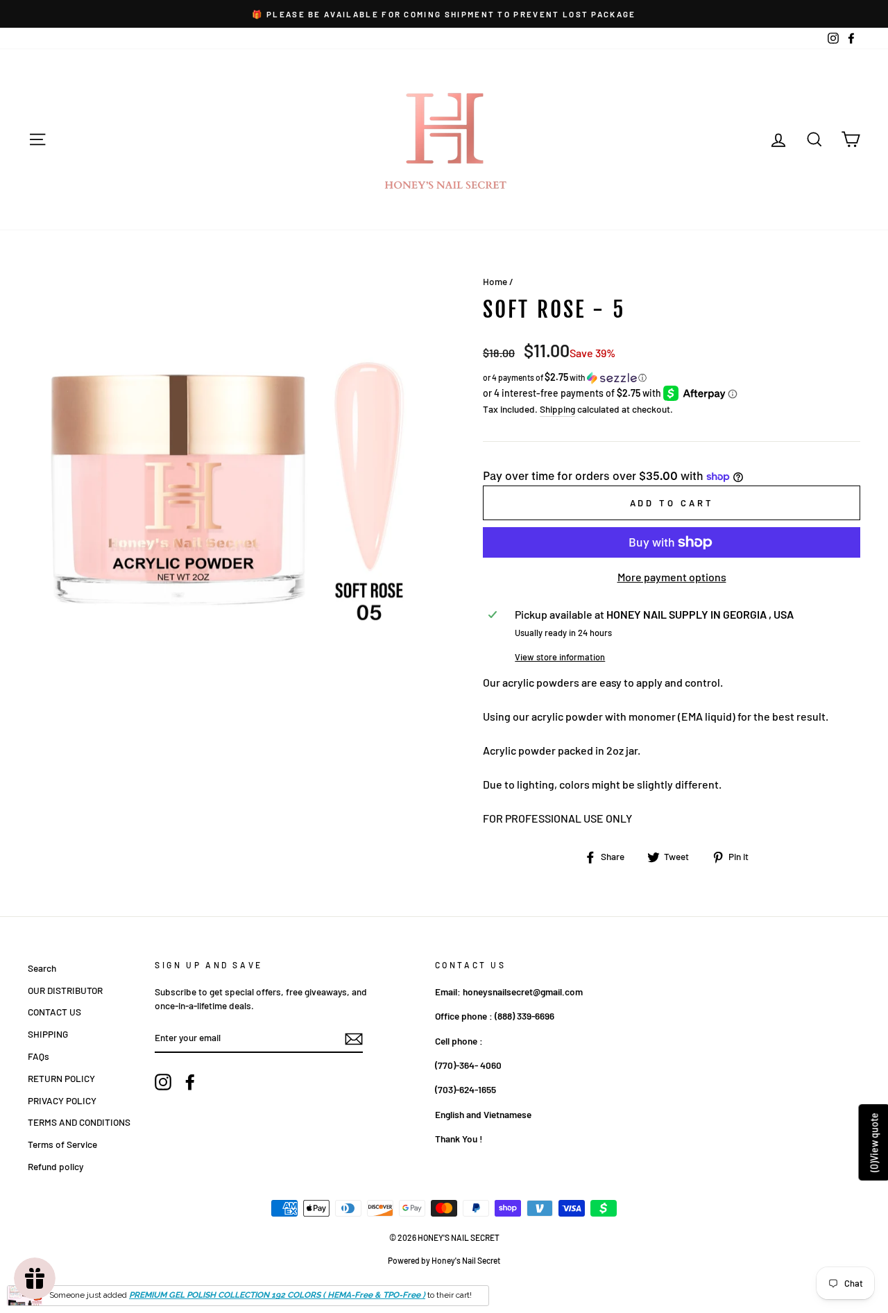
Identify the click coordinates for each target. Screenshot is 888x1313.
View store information (560, 656)
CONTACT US (54, 1012)
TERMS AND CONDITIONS (79, 1122)
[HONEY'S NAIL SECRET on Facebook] (190, 1082)
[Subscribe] (354, 1038)
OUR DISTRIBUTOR (65, 990)
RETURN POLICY (61, 1078)
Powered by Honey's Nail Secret (444, 1260)
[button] (671, 377)
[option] (444, 14)
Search (42, 968)
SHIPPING (48, 1034)
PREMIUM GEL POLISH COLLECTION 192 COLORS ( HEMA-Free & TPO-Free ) (277, 1295)
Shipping (557, 409)
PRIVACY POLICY (62, 1100)
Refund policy (55, 1166)
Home (495, 281)
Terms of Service (62, 1144)
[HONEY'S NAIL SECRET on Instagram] (163, 1082)
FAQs (38, 1056)
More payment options (671, 576)
